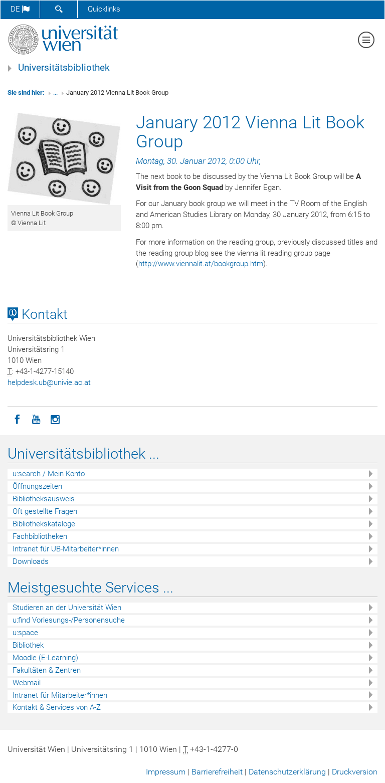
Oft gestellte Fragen (45, 511)
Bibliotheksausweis (44, 498)
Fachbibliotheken (40, 536)
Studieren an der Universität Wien (67, 607)
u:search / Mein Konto (49, 473)
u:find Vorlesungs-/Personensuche (69, 620)
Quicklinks (104, 9)
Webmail (27, 682)
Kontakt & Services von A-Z (57, 707)
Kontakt (43, 314)
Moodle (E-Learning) (45, 657)
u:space (25, 632)
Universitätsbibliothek (64, 67)
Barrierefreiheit (217, 771)
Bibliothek (28, 645)
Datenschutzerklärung (287, 771)
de (16, 9)
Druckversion (354, 771)
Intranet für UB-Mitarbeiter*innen (66, 548)
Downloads (31, 561)
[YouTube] (36, 418)
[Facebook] (17, 418)
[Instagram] (55, 418)
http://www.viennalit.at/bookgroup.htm (200, 263)
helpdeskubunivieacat (49, 382)
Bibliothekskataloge (44, 523)
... (55, 92)
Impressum (165, 771)
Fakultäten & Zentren (47, 670)
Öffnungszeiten (37, 486)
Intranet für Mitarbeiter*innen (60, 695)
